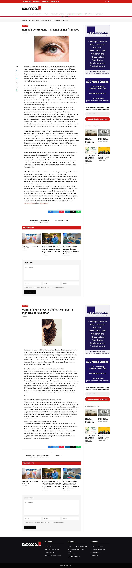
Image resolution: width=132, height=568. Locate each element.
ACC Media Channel (95, 552)
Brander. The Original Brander (98, 549)
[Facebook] (16, 70)
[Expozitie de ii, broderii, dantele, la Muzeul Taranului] (104, 132)
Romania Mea (65, 17)
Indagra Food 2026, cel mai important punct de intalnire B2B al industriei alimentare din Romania (90, 159)
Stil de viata (88, 14)
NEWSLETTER (55, 1)
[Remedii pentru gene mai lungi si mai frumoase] (51, 49)
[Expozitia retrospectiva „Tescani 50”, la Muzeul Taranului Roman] (91, 132)
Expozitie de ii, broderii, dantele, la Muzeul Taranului (103, 140)
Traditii (45, 14)
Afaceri (62, 14)
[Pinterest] (16, 82)
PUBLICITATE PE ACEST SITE (52, 549)
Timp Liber (98, 14)
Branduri (53, 14)
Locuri (30, 14)
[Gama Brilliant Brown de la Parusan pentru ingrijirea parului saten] (51, 332)
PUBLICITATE (45, 1)
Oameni (37, 14)
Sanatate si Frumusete (74, 14)
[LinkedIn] (16, 78)
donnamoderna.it (30, 203)
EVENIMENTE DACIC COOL (74, 556)
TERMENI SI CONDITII (50, 552)
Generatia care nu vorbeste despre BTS (30, 247)
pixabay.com (44, 203)
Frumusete (25, 25)
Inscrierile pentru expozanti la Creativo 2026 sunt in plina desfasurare (103, 158)
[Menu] (109, 1)
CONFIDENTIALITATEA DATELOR (53, 555)
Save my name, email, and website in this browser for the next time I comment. (45, 287)
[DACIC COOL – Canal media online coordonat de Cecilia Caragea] (31, 8)
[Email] (16, 86)
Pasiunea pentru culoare (61, 220)
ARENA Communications (97, 546)
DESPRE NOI (36, 1)
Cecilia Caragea (94, 555)
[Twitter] (16, 74)
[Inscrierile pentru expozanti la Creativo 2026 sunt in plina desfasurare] (104, 150)
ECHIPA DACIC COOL (50, 546)
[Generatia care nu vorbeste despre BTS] (31, 238)
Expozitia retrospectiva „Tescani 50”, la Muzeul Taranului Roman (89, 141)
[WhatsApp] (16, 89)
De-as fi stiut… (58, 455)
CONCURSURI (71, 554)
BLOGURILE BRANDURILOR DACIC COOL (77, 546)
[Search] (106, 1)
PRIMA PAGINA (27, 1)
